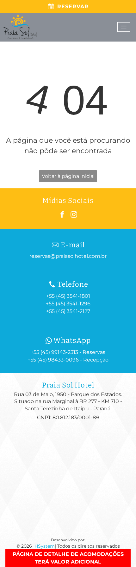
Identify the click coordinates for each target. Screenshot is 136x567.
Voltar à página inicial (68, 176)
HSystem (44, 546)
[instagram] (74, 215)
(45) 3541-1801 (73, 296)
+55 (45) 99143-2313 (54, 352)
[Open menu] (123, 27)
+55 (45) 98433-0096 (53, 360)
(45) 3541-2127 (73, 311)
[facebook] (62, 215)
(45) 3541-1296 (73, 304)
